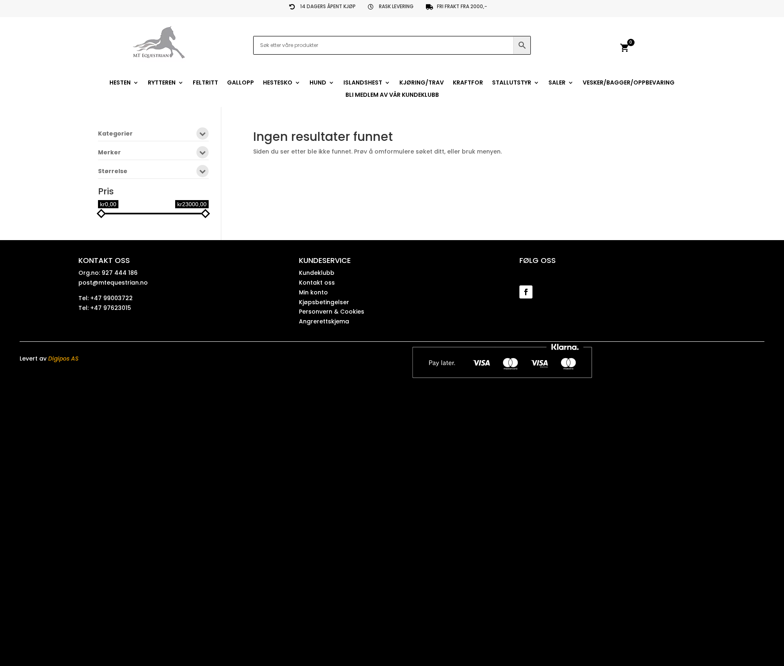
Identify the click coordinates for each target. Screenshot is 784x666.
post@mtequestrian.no (113, 282)
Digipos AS (63, 358)
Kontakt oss (317, 282)
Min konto (313, 292)
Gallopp (240, 83)
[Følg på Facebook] (525, 291)
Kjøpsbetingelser (324, 302)
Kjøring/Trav (421, 83)
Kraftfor (468, 83)
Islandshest (362, 83)
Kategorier (115, 134)
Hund (318, 83)
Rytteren (162, 83)
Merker (109, 152)
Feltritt (205, 83)
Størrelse (112, 171)
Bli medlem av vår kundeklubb (392, 95)
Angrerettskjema (324, 321)
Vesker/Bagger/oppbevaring (629, 83)
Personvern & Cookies (331, 311)
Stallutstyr (511, 83)
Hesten (120, 83)
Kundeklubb (316, 273)
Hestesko (277, 83)
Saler (557, 83)
